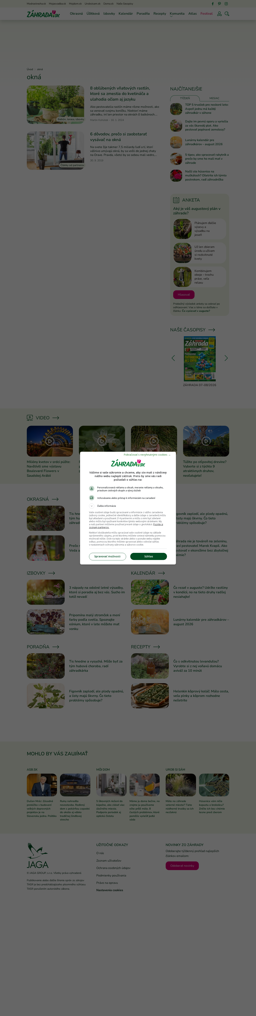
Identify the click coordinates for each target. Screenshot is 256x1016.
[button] (128, 506)
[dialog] (128, 508)
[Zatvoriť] (147, 454)
